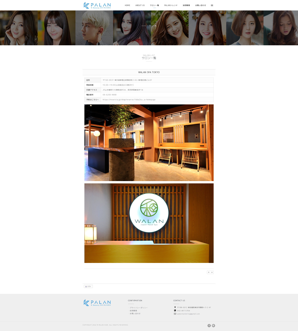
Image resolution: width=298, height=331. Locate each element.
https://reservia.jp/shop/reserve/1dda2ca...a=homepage (129, 99)
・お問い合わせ (134, 313)
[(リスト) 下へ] (211, 272)
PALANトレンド (171, 5)
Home (144, 26)
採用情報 (186, 5)
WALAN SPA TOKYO (149, 72)
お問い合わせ (200, 5)
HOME (127, 5)
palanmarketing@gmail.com (188, 314)
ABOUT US (140, 5)
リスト (89, 286)
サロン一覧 (154, 5)
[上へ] (208, 272)
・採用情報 (132, 311)
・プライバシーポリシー (138, 308)
